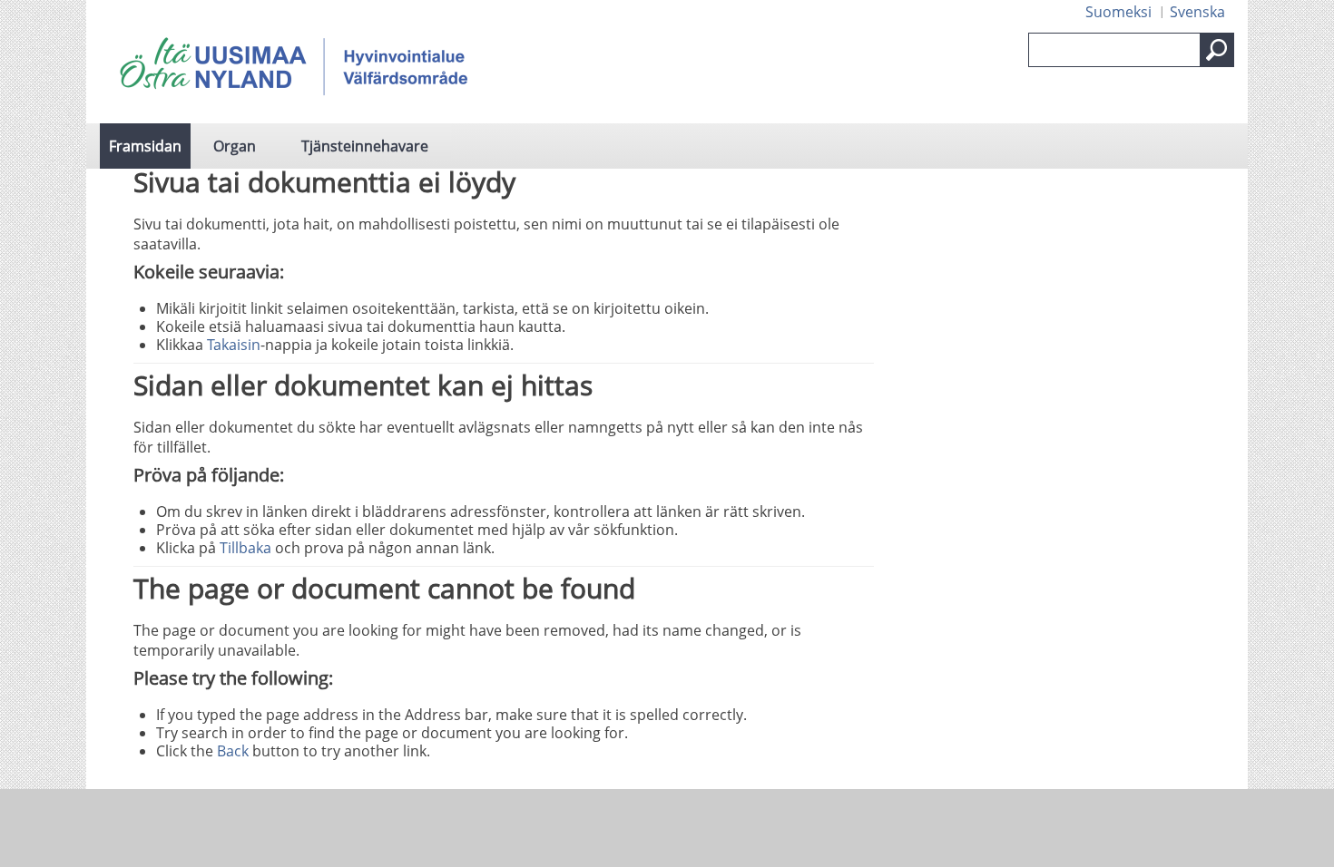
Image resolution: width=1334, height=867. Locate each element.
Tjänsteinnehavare (364, 146)
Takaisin (233, 345)
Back (233, 751)
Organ (234, 146)
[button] (1217, 50)
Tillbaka (245, 548)
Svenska (1197, 12)
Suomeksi (1118, 12)
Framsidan (145, 146)
